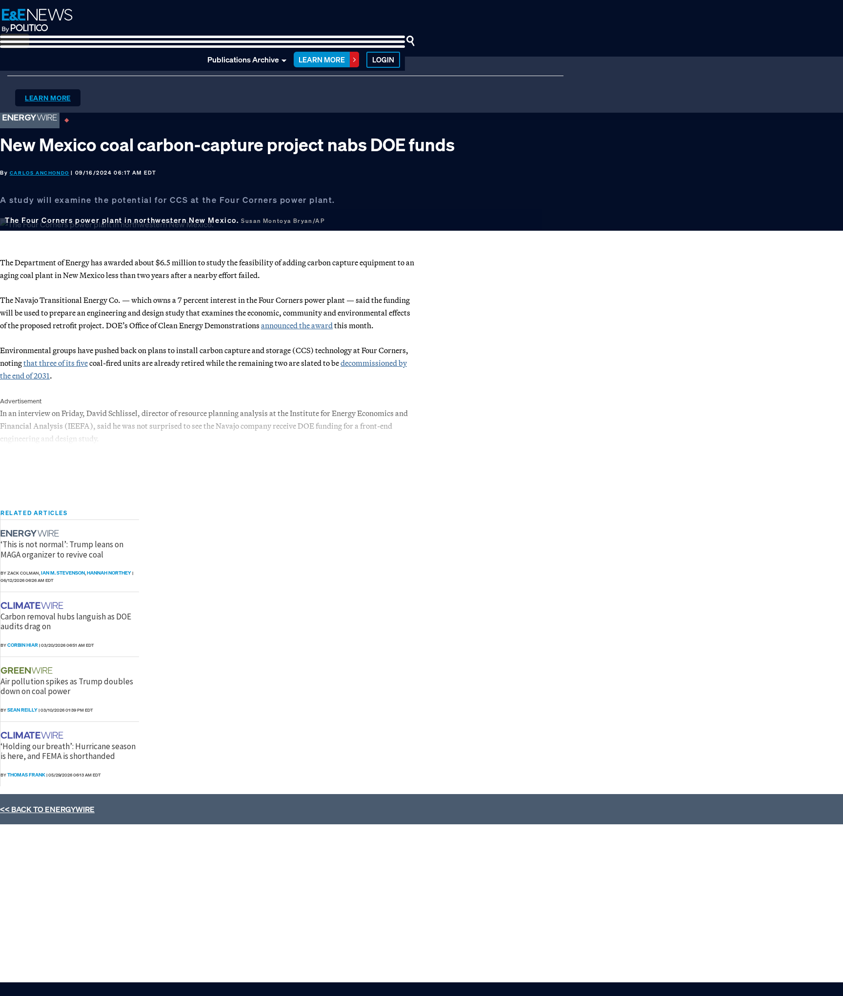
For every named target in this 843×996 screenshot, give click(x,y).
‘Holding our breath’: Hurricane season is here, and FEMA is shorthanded (68, 751)
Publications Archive (243, 59)
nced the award (307, 325)
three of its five (63, 363)
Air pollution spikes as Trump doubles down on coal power (66, 686)
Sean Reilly (22, 710)
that (30, 363)
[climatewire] (33, 605)
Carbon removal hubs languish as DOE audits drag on (65, 621)
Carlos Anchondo (39, 173)
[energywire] (30, 533)
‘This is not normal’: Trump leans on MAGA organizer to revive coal (61, 549)
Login (383, 59)
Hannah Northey (109, 573)
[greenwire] (27, 670)
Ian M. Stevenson (63, 573)
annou (271, 325)
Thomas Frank (26, 775)
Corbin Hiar (22, 645)
